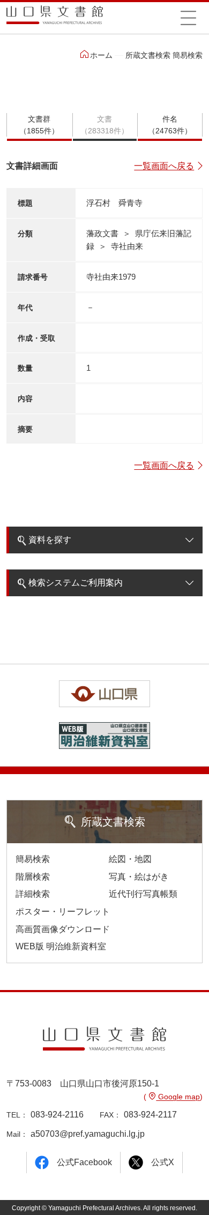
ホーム (101, 55)
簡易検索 (33, 859)
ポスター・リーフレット (63, 911)
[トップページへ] (54, 18)
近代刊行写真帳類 (143, 893)
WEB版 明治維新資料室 (61, 946)
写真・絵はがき (139, 876)
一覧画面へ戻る (164, 165)
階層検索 (33, 876)
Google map (178, 1096)
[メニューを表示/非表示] (188, 17)
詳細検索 (33, 893)
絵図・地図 (130, 859)
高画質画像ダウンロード (63, 929)
